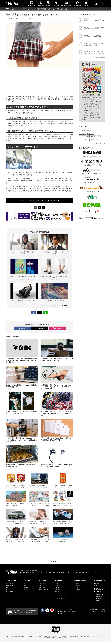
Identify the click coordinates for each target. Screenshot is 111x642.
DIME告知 (96, 583)
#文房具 (93, 136)
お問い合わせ (95, 609)
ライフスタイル (15, 9)
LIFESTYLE (59, 580)
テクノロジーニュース (11, 594)
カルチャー (77, 585)
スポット (76, 583)
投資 (40, 585)
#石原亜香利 (30, 18)
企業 (25, 585)
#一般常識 (82, 130)
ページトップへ (55, 561)
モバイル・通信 (10, 585)
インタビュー (27, 589)
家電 (7, 587)
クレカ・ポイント (43, 589)
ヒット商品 (26, 587)
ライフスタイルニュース (28, 9)
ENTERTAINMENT (81, 580)
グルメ (56, 585)
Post (39, 312)
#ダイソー (90, 133)
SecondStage (99, 594)
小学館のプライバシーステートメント (81, 611)
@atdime (23, 328)
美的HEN (98, 600)
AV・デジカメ (9, 583)
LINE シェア (45, 312)
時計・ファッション (60, 592)
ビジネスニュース (28, 592)
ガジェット (9, 589)
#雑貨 (99, 136)
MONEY (43, 580)
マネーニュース (43, 592)
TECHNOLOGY (12, 580)
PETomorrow (99, 598)
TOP (7, 9)
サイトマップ (69, 609)
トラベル (57, 587)
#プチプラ (82, 133)
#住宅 (97, 140)
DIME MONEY (42, 583)
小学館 (61, 611)
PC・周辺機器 (9, 592)
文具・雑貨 (57, 589)
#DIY (92, 140)
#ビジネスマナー (84, 136)
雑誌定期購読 (67, 611)
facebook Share (33, 312)
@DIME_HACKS (41, 328)
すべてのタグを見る (98, 143)
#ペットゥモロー (84, 140)
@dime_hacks (58, 328)
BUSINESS (28, 580)
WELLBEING (99, 596)
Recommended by (57, 305)
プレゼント (96, 585)
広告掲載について (95, 611)
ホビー (76, 587)
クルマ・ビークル (59, 583)
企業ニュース (100, 589)
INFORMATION (100, 580)
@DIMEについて (60, 609)
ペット (56, 596)
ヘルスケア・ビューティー (61, 594)
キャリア (26, 583)
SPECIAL (98, 592)
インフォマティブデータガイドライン (82, 609)
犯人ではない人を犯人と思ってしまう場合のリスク (39, 201)
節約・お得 (42, 587)
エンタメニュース (78, 589)
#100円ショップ (91, 130)
